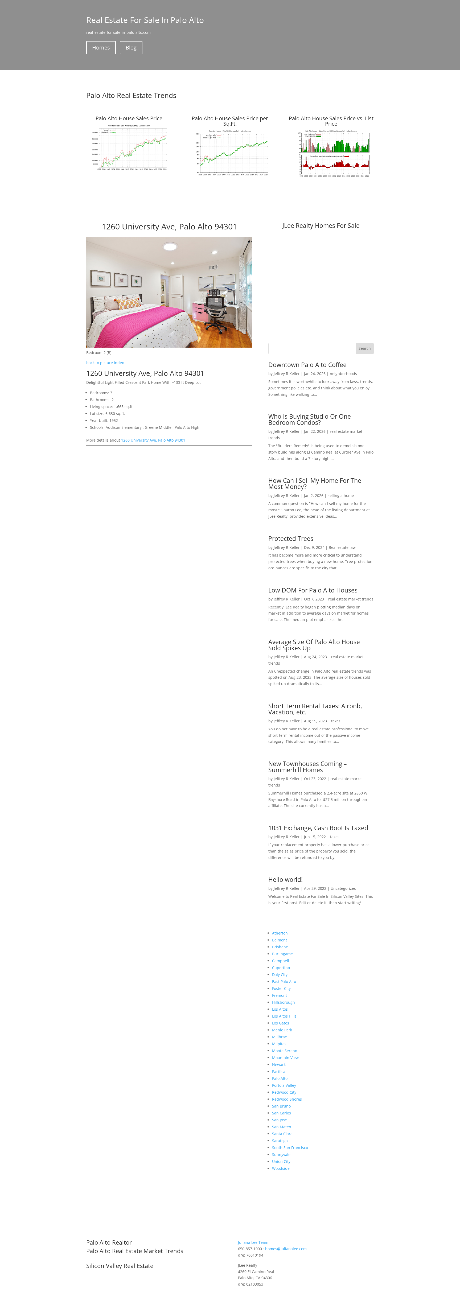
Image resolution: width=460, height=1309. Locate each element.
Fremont (279, 995)
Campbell (280, 960)
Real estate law (342, 547)
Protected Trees (290, 538)
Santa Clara (282, 1133)
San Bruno (281, 1106)
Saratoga (280, 1140)
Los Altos (280, 1009)
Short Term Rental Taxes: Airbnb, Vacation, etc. (315, 709)
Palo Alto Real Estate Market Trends (134, 1251)
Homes (101, 47)
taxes (335, 720)
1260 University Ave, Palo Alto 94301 (153, 440)
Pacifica (278, 1071)
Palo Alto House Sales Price (129, 118)
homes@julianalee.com (286, 1248)
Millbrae (279, 1036)
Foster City (281, 988)
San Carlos (281, 1112)
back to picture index (105, 362)
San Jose (279, 1119)
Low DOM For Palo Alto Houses (313, 590)
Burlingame (282, 953)
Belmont (279, 939)
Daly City (280, 974)
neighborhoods (343, 373)
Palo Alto (280, 1078)
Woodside (281, 1168)
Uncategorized (343, 888)
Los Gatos (280, 1023)
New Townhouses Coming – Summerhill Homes (307, 766)
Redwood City (284, 1092)
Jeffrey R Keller (287, 373)
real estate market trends (350, 599)
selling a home (341, 495)
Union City (281, 1161)
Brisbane (280, 946)
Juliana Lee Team (253, 1242)
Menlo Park (282, 1029)
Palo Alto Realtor (109, 1242)
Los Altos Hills (284, 1016)
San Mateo (281, 1126)
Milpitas (279, 1043)
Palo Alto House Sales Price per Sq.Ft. (230, 121)
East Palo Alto (284, 981)
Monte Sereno (284, 1050)
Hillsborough (283, 1002)
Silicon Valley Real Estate (119, 1266)
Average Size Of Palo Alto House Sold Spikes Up (314, 644)
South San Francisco (290, 1147)
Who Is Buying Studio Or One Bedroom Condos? (309, 419)
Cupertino (281, 967)
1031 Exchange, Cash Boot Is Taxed (318, 828)
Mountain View (285, 1057)
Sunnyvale (281, 1154)
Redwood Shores (287, 1099)
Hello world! (285, 879)
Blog (131, 47)
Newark (279, 1064)
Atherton (280, 933)
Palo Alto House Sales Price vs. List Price (331, 121)
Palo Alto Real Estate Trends (131, 95)
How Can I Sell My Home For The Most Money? (314, 483)
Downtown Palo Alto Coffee (307, 364)
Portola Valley (284, 1085)
